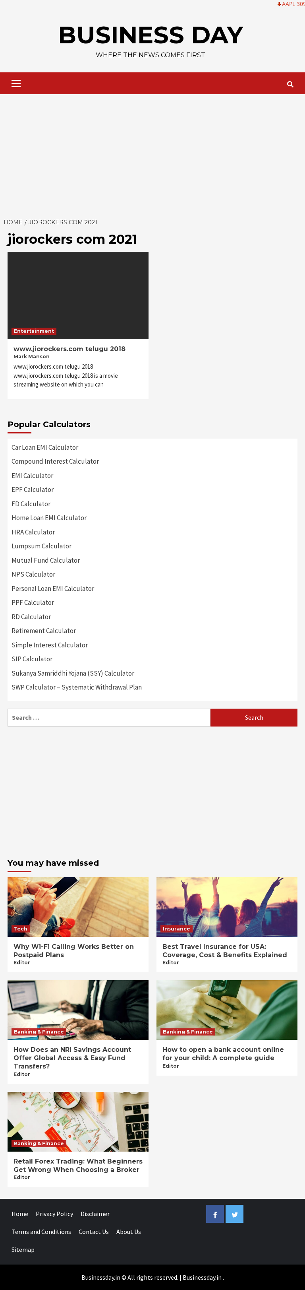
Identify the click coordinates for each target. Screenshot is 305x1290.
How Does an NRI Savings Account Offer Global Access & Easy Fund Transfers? (72, 1058)
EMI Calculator (32, 475)
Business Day (150, 34)
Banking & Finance (39, 1032)
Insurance (176, 929)
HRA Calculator (33, 532)
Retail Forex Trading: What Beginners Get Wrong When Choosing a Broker (78, 1165)
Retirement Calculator (44, 630)
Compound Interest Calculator (55, 461)
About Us (128, 1232)
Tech (20, 929)
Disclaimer (95, 1214)
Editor (22, 963)
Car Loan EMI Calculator (45, 447)
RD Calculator (31, 616)
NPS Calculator (33, 574)
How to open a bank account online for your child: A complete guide (223, 1054)
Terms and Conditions (41, 1232)
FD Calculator (31, 503)
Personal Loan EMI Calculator (53, 588)
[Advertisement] (152, 154)
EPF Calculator (33, 489)
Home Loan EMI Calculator (49, 517)
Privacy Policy (54, 1214)
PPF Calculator (33, 602)
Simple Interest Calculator (50, 645)
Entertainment (34, 331)
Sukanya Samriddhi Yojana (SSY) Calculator (73, 673)
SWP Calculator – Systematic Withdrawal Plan (77, 687)
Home (20, 1214)
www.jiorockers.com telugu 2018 (69, 349)
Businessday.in (202, 1277)
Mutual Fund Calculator (46, 560)
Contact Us (94, 1232)
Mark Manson (32, 356)
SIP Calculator (32, 659)
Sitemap (23, 1249)
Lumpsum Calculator (41, 546)
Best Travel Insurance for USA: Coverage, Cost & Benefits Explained (224, 951)
